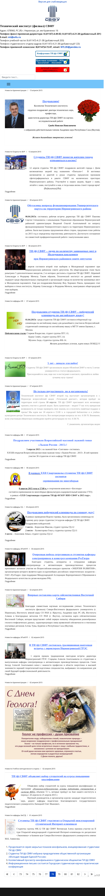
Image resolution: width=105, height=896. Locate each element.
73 (20, 874)
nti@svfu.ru (14, 37)
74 (27, 874)
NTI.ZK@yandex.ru (71, 47)
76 (40, 874)
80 (65, 874)
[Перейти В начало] (7, 874)
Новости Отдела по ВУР (15, 151)
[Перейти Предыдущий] (14, 874)
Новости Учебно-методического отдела (22, 768)
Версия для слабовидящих (52, 1)
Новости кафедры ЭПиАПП (16, 549)
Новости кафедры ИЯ (14, 301)
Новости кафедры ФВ (14, 435)
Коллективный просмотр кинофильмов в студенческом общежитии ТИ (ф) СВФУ (51, 860)
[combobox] (17, 77)
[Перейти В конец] (91, 874)
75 (33, 874)
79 (59, 874)
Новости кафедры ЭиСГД (15, 815)
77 (46, 874)
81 (72, 874)
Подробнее (10, 191)
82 (78, 874)
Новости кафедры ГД (14, 507)
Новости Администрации (15, 90)
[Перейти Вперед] (85, 874)
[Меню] (8, 84)
